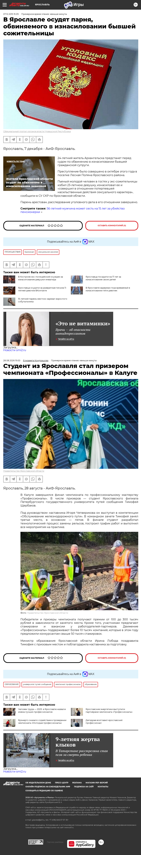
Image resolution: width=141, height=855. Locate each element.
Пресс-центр (61, 783)
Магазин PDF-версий (97, 783)
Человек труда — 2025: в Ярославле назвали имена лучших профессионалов (42, 710)
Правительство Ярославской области (23, 471)
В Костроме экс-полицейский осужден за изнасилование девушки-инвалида (40, 278)
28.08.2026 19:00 (11, 360)
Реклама (77, 783)
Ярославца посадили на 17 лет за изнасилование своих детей (103, 278)
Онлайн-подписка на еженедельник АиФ (47, 787)
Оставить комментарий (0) (112, 225)
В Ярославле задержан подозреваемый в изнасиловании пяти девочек (108, 289)
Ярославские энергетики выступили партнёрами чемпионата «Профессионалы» (109, 710)
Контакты (103, 787)
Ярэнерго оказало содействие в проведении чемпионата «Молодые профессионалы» (42, 721)
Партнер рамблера (55, 842)
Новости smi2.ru (14, 350)
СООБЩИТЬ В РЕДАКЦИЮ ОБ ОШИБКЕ (44, 791)
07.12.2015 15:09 (11, 14)
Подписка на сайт (84, 787)
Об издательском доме (38, 783)
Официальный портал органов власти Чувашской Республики (37, 131)
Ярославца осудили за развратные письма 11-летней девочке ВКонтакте (42, 289)
